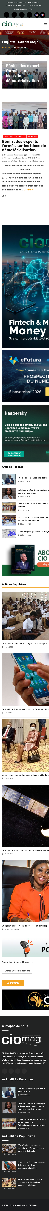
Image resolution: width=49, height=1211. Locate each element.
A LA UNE (8, 136)
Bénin (24, 158)
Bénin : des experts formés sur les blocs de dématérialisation (24, 145)
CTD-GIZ (31, 158)
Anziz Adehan (15, 158)
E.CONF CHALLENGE (20, 9)
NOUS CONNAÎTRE (33, 2)
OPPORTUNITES (10, 5)
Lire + (5, 195)
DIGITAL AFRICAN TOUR (34, 5)
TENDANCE (32, 136)
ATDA (30, 9)
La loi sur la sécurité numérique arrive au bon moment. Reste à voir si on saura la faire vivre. (31, 1106)
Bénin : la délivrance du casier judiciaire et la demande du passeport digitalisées (30, 1182)
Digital (38, 158)
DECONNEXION (21, 2)
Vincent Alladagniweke (34, 161)
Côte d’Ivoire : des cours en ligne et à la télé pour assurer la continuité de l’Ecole (31, 1148)
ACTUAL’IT (20, 136)
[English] (37, 15)
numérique (6, 161)
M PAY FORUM (20, 5)
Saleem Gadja (18, 161)
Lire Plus (28, 189)
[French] (42, 15)
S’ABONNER (11, 2)
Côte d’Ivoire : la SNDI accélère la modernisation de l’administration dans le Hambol (32, 1122)
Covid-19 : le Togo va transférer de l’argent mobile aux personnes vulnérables (31, 1165)
